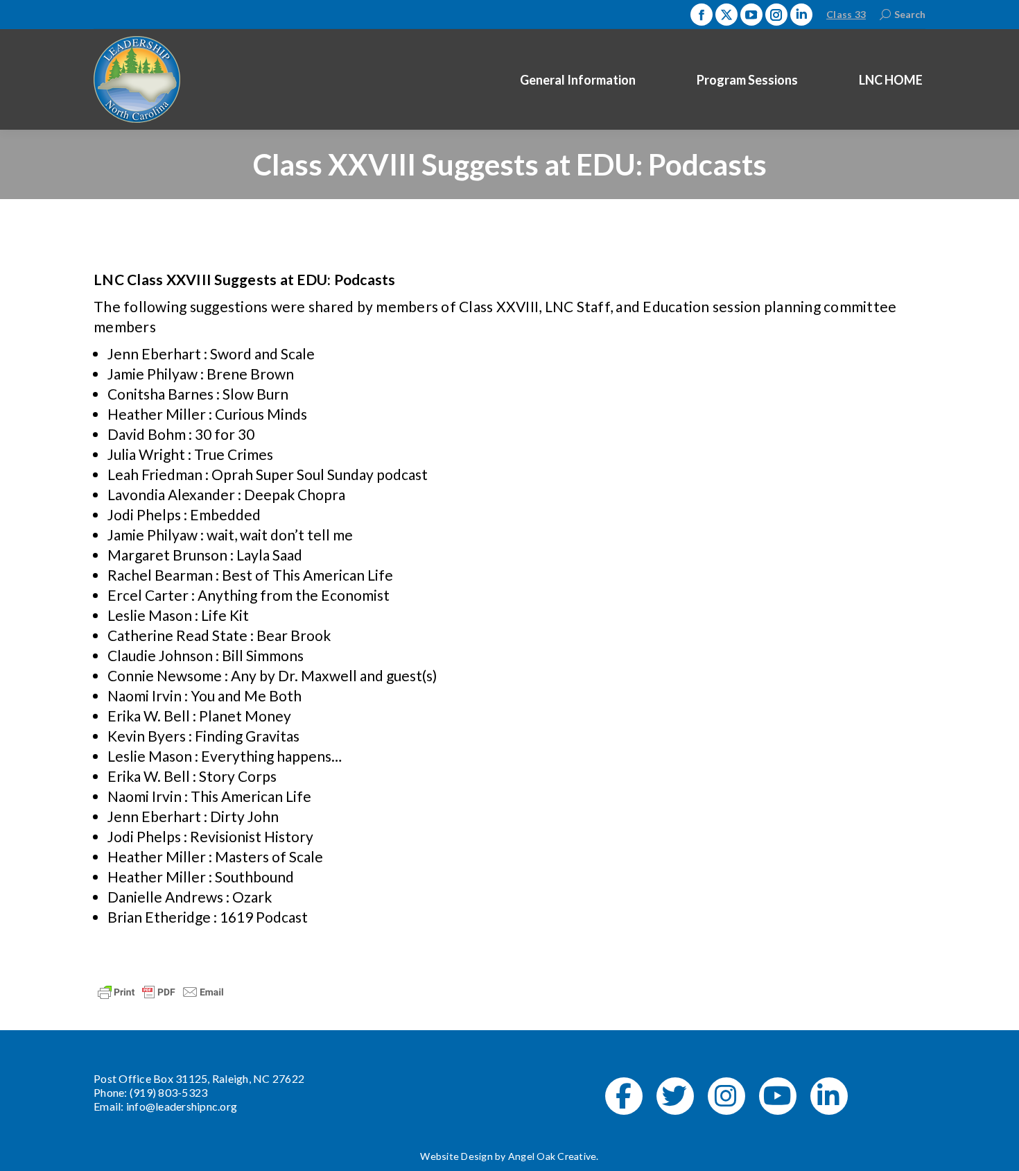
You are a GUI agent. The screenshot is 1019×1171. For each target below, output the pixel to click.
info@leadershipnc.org (181, 1106)
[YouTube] (777, 1096)
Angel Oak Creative (552, 1156)
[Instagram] (726, 1096)
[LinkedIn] (829, 1096)
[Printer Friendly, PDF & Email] (161, 991)
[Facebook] (624, 1096)
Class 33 (846, 14)
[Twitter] (675, 1096)
